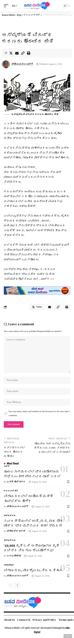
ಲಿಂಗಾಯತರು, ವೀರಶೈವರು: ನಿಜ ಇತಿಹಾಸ (33, 570)
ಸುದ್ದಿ (7, 466)
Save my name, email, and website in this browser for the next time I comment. (39, 413)
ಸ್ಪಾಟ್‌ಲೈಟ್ (9, 565)
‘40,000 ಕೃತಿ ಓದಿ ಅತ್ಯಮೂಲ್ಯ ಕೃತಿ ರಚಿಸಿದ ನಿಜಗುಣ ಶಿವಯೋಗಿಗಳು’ (31, 548)
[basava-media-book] (37, 290)
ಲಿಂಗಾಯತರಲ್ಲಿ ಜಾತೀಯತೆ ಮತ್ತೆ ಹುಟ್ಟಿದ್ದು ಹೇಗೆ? (28, 498)
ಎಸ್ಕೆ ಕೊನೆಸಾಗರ (16, 481)
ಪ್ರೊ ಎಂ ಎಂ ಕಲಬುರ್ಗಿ (22, 64)
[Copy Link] (22, 53)
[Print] (28, 53)
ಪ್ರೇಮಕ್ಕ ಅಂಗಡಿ (16, 531)
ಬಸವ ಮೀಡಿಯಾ (14, 555)
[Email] (17, 53)
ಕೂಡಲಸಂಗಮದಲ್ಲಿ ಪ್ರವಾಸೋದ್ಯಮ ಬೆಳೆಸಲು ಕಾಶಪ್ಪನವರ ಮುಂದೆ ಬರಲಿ (32, 474)
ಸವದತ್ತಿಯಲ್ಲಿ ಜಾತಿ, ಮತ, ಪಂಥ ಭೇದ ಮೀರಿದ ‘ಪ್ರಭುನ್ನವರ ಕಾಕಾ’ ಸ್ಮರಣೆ (33, 523)
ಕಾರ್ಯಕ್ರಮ (10, 515)
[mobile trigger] (7, 5)
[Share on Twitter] (11, 53)
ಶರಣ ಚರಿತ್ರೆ (11, 491)
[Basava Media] (37, 5)
